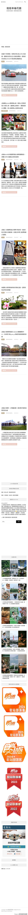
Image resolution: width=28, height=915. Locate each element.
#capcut (3, 514)
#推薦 (6, 514)
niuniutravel (9, 61)
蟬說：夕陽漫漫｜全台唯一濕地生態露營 (9, 495)
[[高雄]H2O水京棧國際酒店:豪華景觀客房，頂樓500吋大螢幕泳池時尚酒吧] (14, 170)
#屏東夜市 (23, 514)
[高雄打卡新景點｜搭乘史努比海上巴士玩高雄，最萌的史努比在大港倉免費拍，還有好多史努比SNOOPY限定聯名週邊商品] (14, 72)
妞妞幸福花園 (14, 8)
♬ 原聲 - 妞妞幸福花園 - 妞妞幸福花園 (9, 517)
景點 (3, 61)
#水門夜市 (16, 514)
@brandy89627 (4, 503)
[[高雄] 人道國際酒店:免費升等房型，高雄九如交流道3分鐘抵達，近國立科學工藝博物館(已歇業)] (14, 252)
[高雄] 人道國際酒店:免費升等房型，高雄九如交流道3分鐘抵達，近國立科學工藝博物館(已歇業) (13, 232)
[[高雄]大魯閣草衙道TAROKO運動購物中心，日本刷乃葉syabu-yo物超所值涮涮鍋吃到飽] (14, 349)
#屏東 (8, 514)
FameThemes (10, 911)
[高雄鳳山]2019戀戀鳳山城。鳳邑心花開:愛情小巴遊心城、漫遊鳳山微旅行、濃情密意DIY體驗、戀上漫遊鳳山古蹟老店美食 (13, 106)
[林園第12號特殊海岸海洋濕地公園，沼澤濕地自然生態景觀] (14, 302)
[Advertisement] (14, 30)
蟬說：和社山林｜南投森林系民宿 (8, 492)
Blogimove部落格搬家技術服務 (21, 914)
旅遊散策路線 (4, 110)
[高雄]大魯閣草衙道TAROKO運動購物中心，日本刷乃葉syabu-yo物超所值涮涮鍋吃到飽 (13, 334)
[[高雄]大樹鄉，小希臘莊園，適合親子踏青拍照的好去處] (14, 422)
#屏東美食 (12, 514)
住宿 (3, 159)
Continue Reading (11, 95)
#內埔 (20, 514)
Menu (4, 2)
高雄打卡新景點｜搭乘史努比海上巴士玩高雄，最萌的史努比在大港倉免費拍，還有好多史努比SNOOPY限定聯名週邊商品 (13, 56)
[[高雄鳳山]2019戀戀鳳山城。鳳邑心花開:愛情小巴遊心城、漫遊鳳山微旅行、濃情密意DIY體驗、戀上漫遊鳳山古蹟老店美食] (14, 121)
